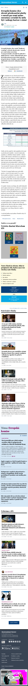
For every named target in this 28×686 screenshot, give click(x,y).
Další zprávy (14, 622)
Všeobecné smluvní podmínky (17, 660)
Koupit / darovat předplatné (7, 666)
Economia (4, 658)
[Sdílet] (23, 7)
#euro (14, 218)
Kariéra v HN (4, 660)
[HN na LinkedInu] (15, 641)
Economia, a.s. (10, 634)
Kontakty (3, 653)
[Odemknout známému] (26, 7)
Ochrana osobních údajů (16, 653)
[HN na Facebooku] (11, 641)
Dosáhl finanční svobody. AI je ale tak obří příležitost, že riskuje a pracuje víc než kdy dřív (14, 605)
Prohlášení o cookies (15, 656)
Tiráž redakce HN (5, 656)
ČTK (5, 23)
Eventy (3, 668)
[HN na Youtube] (19, 641)
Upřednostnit (19, 71)
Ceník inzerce (4, 662)
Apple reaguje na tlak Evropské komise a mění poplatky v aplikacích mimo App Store (14, 463)
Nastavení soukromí (15, 658)
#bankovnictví (20, 218)
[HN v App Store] (15, 648)
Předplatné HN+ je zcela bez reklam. (20, 308)
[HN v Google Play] (6, 648)
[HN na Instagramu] (13, 641)
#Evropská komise (6, 218)
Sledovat (10, 71)
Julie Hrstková (9, 571)
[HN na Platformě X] (9, 641)
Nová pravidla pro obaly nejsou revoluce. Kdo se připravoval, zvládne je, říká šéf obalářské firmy (14, 442)
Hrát (9, 242)
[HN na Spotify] (17, 641)
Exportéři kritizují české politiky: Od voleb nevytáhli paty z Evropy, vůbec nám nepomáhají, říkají (13, 381)
